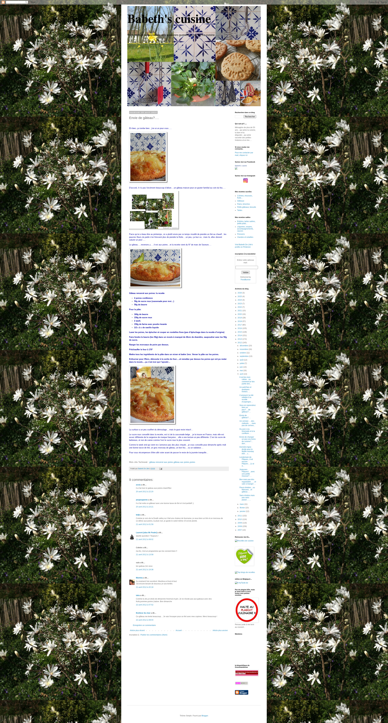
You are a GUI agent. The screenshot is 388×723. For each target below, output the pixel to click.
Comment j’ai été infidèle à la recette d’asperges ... (246, 398)
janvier (243, 511)
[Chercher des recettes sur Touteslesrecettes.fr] (245, 572)
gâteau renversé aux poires (161, 462)
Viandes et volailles (245, 237)
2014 (240, 335)
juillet (242, 363)
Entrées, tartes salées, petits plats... (246, 222)
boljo (138, 515)
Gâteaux (240, 201)
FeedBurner (246, 280)
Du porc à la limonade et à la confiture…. (247, 431)
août (242, 360)
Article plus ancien (220, 630)
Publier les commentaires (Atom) (153, 635)
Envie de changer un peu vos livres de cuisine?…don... (247, 440)
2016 (240, 328)
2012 (240, 343)
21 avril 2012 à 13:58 (144, 555)
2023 (240, 304)
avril (242, 374)
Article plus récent (137, 630)
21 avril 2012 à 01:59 (144, 524)
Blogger (205, 716)
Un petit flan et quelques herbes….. (245, 389)
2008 (240, 526)
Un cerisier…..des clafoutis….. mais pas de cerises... (247, 423)
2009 (240, 523)
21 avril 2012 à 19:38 (144, 570)
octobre (243, 353)
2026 (240, 293)
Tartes (239, 210)
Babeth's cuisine (169, 18)
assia (138, 485)
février (242, 508)
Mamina (139, 578)
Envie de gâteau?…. (245, 416)
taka (138, 595)
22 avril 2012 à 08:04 (144, 620)
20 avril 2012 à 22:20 (144, 492)
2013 (240, 339)
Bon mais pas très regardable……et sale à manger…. (247, 481)
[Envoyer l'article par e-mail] (161, 468)
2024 (240, 300)
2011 (240, 516)
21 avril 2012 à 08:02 (144, 539)
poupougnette (142, 500)
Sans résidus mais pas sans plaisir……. (247, 497)
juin (241, 367)
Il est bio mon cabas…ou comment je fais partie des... (247, 380)
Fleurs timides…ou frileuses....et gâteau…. (247, 489)
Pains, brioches (243, 204)
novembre (244, 349)
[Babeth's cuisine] (236, 169)
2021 (240, 311)
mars (242, 504)
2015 (240, 332)
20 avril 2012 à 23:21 (144, 507)
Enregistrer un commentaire (144, 625)
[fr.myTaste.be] (241, 583)
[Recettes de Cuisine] (244, 541)
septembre (244, 356)
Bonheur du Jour (143, 613)
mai (241, 370)
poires (192, 462)
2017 (240, 325)
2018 (240, 321)
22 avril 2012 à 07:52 (144, 605)
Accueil (179, 630)
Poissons (241, 234)
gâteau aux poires (181, 462)
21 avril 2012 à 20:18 (144, 587)
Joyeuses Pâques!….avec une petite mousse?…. (247, 472)
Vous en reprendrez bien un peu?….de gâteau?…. (247, 408)
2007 (240, 530)
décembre (244, 346)
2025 (240, 296)
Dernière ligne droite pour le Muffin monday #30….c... (246, 450)
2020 (240, 314)
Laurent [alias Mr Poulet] (146, 533)
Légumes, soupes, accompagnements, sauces (245, 229)
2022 (240, 307)
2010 (240, 519)
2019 (240, 318)
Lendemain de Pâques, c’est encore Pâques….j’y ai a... (246, 461)
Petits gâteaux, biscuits (246, 207)
